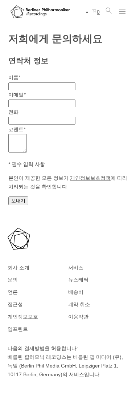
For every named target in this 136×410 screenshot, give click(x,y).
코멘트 (16, 129)
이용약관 (78, 317)
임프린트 (18, 329)
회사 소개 (18, 268)
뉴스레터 (78, 280)
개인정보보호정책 (90, 178)
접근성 (15, 304)
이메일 (16, 95)
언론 (13, 292)
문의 (13, 280)
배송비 (75, 292)
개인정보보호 (23, 317)
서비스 (75, 268)
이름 (14, 77)
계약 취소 (79, 304)
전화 (13, 112)
